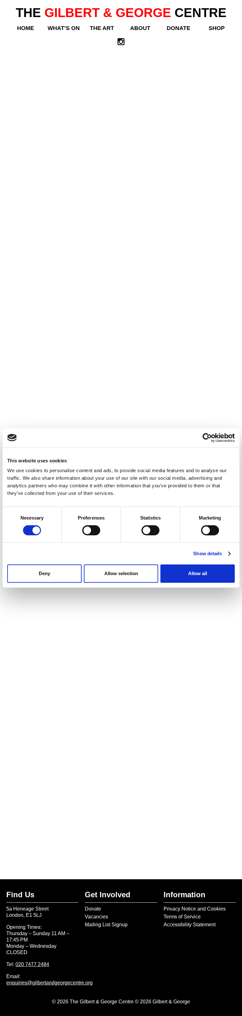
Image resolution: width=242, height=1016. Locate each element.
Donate (178, 28)
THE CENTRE (121, 13)
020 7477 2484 (32, 964)
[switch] (91, 530)
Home (25, 28)
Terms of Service (182, 916)
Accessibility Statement (190, 924)
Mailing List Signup (106, 924)
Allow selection (121, 573)
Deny (44, 573)
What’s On (64, 28)
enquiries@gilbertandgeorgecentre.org (49, 982)
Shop (217, 28)
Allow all (197, 573)
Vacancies (96, 916)
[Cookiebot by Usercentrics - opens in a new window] (207, 437)
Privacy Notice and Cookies (195, 908)
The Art (102, 28)
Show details (207, 553)
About (140, 28)
